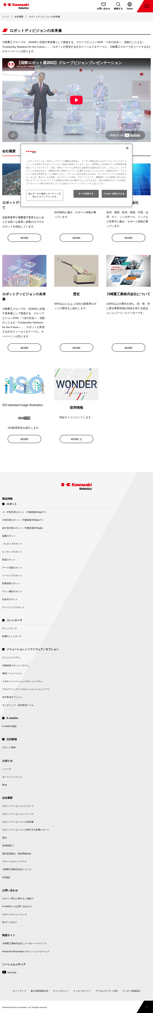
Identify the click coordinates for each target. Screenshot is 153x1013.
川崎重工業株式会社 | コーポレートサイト (23, 944)
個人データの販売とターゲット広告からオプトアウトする (44, 195)
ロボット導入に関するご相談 (16, 899)
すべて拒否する (86, 193)
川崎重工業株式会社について (16, 869)
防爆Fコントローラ (11, 636)
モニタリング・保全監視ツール (18, 705)
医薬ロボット (9, 559)
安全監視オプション (12, 697)
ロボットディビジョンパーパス (18, 814)
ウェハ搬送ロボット (12, 591)
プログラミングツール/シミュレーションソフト (26, 689)
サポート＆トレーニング (14, 914)
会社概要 (18, 16)
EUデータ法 (8, 923)
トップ (5, 16)
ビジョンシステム (11, 657)
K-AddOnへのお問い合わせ (15, 907)
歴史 (4, 837)
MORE (24, 237)
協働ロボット (9, 536)
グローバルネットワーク (14, 861)
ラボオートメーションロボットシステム (22, 681)
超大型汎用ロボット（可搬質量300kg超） (23, 528)
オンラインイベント (12, 777)
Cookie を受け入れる (114, 193)
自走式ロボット (10, 599)
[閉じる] (127, 148)
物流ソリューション (12, 673)
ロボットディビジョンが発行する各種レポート (25, 829)
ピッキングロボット (12, 551)
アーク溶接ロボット (12, 567)
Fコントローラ (9, 628)
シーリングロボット (12, 575)
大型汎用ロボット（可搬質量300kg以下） (23, 520)
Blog (4, 785)
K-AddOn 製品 (9, 726)
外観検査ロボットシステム (15, 665)
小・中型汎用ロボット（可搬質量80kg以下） (25, 512)
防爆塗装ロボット (11, 583)
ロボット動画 (9, 747)
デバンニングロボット (13, 607)
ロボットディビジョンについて (18, 806)
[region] (76, 175)
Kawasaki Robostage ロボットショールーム (24, 952)
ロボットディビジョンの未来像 (18, 822)
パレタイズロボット (12, 543)
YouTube (9, 973)
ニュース (6, 769)
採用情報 (6, 847)
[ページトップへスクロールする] (145, 1007)
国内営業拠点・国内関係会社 (16, 853)
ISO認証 (6, 877)
